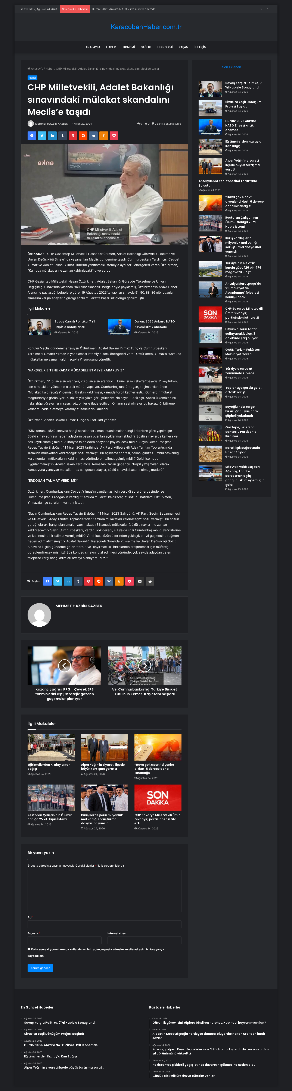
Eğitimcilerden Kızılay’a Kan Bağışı (49, 767)
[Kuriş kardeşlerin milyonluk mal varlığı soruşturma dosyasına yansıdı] (104, 798)
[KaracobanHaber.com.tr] (146, 27)
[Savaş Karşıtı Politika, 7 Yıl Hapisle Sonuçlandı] (39, 327)
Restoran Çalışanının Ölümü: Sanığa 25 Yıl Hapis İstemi (50, 817)
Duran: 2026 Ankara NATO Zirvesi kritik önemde (124, 9)
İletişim (200, 47)
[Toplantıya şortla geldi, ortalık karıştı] (210, 394)
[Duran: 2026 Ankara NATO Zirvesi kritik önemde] (119, 327)
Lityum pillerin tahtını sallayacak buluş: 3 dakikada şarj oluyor (241, 333)
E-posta (34, 933)
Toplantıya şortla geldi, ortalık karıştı (243, 390)
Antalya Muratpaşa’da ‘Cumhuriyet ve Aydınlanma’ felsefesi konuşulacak (243, 290)
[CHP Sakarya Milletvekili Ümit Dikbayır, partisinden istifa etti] (157, 798)
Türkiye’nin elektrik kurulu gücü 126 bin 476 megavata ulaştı (243, 267)
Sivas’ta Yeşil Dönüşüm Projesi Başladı (243, 104)
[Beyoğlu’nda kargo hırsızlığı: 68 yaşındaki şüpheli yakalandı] (210, 413)
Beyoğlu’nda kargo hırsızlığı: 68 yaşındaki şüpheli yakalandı (242, 411)
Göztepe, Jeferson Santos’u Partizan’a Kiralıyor (241, 431)
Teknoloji (165, 47)
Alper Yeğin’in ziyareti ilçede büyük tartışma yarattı (103, 767)
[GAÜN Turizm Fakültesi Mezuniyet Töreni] (210, 355)
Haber (111, 47)
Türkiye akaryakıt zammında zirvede (239, 371)
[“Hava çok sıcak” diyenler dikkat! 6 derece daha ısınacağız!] (157, 747)
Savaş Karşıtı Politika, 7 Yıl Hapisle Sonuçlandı (243, 85)
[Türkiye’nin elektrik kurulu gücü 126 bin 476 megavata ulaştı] (210, 269)
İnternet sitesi (117, 933)
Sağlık (146, 47)
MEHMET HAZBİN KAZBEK (51, 123)
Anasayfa (93, 47)
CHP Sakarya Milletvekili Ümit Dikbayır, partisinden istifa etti (157, 819)
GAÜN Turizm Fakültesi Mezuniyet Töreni (243, 351)
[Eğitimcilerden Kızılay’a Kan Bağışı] (51, 747)
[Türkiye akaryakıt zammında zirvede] (210, 375)
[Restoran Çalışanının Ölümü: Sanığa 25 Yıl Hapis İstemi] (51, 798)
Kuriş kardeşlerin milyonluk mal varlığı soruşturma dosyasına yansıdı (102, 819)
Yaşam (184, 47)
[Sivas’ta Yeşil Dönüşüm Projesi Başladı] (210, 108)
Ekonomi (128, 47)
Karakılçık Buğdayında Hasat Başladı (242, 450)
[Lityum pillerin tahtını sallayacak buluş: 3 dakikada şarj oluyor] (210, 335)
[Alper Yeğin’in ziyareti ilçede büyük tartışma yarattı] (104, 747)
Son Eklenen (231, 67)
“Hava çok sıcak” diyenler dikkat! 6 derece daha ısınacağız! (154, 769)
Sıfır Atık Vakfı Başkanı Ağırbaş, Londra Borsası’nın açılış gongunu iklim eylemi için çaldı (244, 476)
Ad (31, 917)
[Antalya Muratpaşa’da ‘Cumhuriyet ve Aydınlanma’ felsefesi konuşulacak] (210, 289)
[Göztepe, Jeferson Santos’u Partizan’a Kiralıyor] (210, 433)
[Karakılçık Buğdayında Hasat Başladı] (210, 454)
